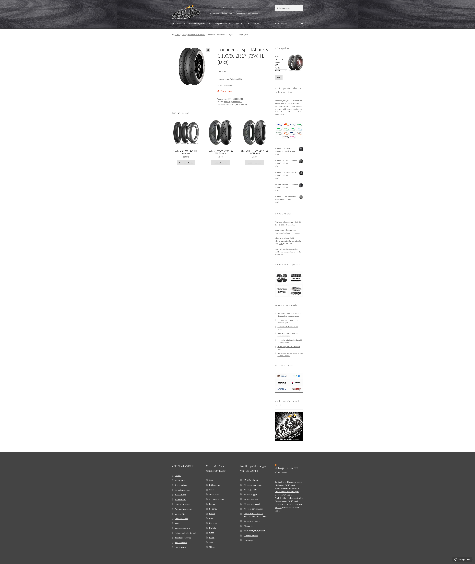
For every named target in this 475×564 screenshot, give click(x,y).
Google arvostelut (182, 504)
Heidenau (213, 509)
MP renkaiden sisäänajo (253, 509)
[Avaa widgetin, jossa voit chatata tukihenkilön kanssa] (462, 560)
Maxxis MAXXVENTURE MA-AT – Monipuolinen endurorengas (289, 314)
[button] (208, 50)
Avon (211, 480)
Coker (211, 489)
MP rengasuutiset (251, 499)
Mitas (211, 532)
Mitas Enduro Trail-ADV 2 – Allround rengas (287, 334)
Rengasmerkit (221, 23)
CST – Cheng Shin (216, 499)
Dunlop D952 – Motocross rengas (288, 482)
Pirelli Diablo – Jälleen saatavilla (289, 498)
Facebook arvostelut (183, 509)
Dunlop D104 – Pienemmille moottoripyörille (287, 321)
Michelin (212, 528)
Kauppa (225, 8)
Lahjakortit (180, 514)
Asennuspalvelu (246, 8)
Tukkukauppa (180, 494)
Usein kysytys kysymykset (254, 530)
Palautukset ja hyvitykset (185, 533)
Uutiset (234, 8)
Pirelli (211, 537)
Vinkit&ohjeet (240, 23)
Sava (211, 542)
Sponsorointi (180, 499)
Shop (184, 35)
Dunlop (212, 504)
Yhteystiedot (253, 13)
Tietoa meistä (227, 13)
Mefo (211, 518)
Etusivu (210, 8)
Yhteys (256, 23)
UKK (257, 8)
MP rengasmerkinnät (252, 485)
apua (281, 244)
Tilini (217, 8)
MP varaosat (180, 480)
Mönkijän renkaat (182, 490)
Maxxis (212, 513)
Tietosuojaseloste (182, 528)
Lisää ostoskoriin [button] (186, 163)
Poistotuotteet (213, 13)
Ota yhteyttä (180, 547)
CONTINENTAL (241, 104)
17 (234, 104)
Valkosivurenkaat (251, 535)
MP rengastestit (250, 489)
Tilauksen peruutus (183, 538)
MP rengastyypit (251, 494)
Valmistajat (248, 540)
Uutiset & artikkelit (252, 521)
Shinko (212, 547)
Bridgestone (214, 485)
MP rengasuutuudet (252, 504)
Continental (214, 494)
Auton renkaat (181, 485)
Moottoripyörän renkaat (196, 35)
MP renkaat (176, 23)
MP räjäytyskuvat (251, 480)
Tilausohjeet (240, 13)
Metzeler (213, 523)
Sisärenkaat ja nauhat (198, 23)
